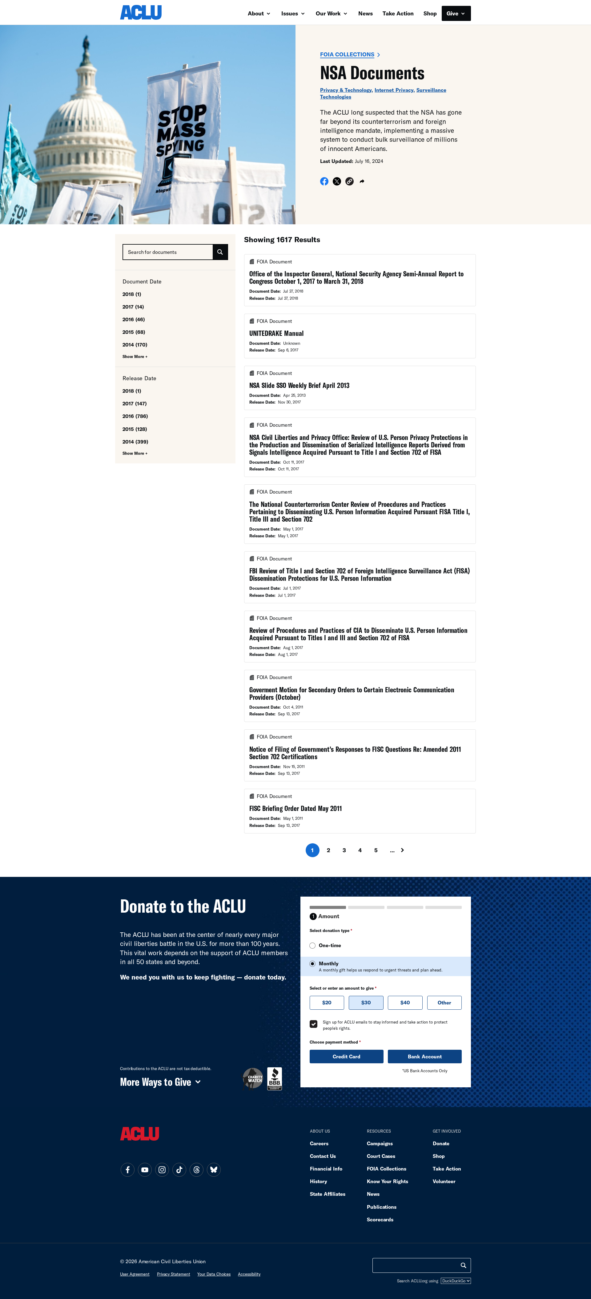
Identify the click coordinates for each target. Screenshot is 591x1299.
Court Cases (381, 1156)
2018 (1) (132, 294)
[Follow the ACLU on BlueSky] (213, 1169)
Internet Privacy (394, 90)
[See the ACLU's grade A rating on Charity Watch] (251, 1078)
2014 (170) (135, 345)
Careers (319, 1143)
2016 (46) (134, 319)
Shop (430, 13)
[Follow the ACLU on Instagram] (162, 1169)
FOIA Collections (347, 54)
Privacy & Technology (346, 90)
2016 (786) (135, 416)
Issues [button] (290, 13)
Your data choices (214, 1274)
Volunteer (444, 1181)
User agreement (135, 1274)
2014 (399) (135, 442)
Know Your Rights (387, 1181)
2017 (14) (133, 307)
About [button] (256, 13)
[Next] (408, 850)
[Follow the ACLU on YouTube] (144, 1169)
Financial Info (326, 1168)
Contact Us (323, 1156)
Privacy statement (173, 1274)
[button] (349, 182)
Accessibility (249, 1274)
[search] (463, 1265)
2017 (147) (135, 403)
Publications (381, 1207)
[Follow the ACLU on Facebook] (127, 1169)
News (365, 13)
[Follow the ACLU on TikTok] (179, 1169)
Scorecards (380, 1219)
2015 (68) (134, 332)
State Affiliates (327, 1194)
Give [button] (453, 13)
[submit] (220, 252)
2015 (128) (135, 429)
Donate (441, 1143)
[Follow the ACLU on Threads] (196, 1169)
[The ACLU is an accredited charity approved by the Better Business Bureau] (274, 1078)
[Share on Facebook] (324, 183)
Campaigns (380, 1143)
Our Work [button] (329, 13)
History (318, 1181)
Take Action (398, 13)
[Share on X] (337, 183)
